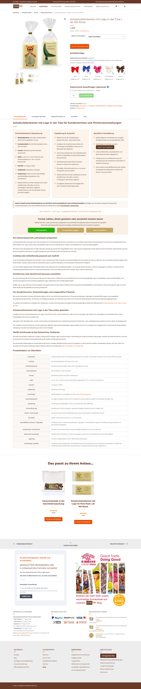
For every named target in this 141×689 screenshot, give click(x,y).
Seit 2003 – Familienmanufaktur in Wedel (25, 2)
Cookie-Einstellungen (107, 666)
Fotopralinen (56, 6)
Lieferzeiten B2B (38, 116)
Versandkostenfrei (84, 31)
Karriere (45, 664)
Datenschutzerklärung (107, 663)
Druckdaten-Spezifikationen (80, 667)
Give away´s (84, 106)
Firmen (36, 12)
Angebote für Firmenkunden (80, 655)
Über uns (46, 655)
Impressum (104, 672)
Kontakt (16, 655)
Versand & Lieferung (20, 664)
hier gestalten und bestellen (69, 206)
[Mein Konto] (124, 6)
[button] (65, 19)
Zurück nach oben (70, 545)
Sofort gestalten (41, 230)
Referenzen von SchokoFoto (80, 664)
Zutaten (74, 116)
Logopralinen (75, 661)
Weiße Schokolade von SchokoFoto (71, 346)
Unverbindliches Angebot (70, 230)
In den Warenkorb (86, 95)
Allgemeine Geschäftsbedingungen (111, 660)
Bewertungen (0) (58, 116)
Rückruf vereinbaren (99, 230)
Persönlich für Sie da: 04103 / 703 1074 (64, 2)
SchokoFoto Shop (26, 12)
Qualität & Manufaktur (50, 661)
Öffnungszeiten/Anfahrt (21, 667)
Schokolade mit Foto (72, 6)
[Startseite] (18, 6)
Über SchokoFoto (102, 6)
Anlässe (33, 6)
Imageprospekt (76, 658)
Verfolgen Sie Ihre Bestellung (23, 661)
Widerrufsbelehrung (106, 669)
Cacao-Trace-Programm (105, 147)
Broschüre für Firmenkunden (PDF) (90, 211)
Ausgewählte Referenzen (69, 211)
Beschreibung (20, 116)
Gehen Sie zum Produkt (53, 519)
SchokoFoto (16, 12)
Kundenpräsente (100, 106)
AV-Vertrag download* (78, 670)
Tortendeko (88, 6)
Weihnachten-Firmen (46, 12)
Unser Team (56, 211)
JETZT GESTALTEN (79, 46)
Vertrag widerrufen (108, 656)
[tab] (19, 116)
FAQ (85, 116)
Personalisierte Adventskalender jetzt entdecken (110, 2)
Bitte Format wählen (78, 36)
